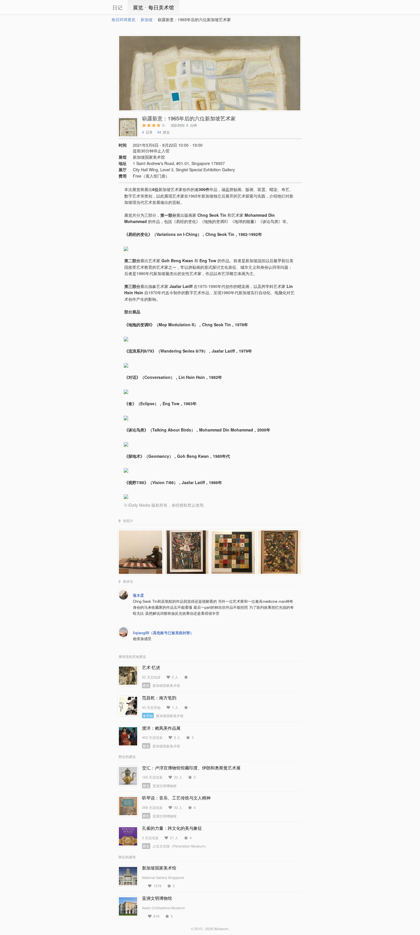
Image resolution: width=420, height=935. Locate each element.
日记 (117, 7)
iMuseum (221, 928)
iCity (94, 7)
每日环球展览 (123, 19)
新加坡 (147, 19)
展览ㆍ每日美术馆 (153, 7)
